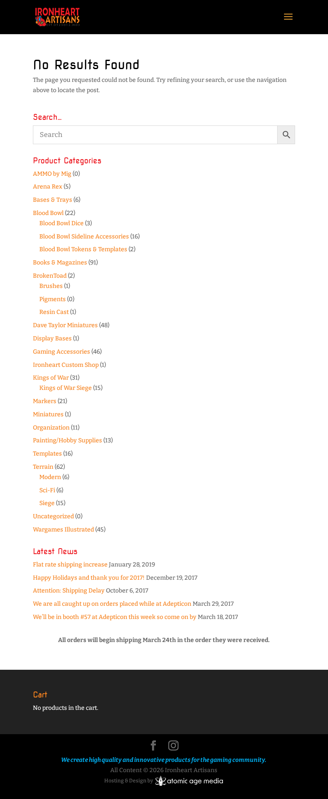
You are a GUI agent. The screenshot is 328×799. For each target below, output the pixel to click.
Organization (51, 427)
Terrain (43, 467)
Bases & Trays (52, 199)
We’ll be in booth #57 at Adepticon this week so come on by (114, 617)
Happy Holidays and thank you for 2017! (89, 577)
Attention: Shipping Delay (69, 590)
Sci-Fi (47, 490)
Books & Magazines (60, 262)
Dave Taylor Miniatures (65, 325)
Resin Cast (54, 312)
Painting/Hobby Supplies (67, 440)
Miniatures (48, 414)
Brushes (51, 286)
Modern (50, 477)
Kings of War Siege (65, 388)
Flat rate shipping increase (70, 564)
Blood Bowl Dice (61, 223)
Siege (47, 503)
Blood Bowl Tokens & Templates (83, 249)
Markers (44, 401)
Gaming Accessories (61, 351)
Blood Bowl (48, 213)
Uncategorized (53, 516)
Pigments (52, 299)
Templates (47, 453)
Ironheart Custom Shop (66, 365)
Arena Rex (47, 186)
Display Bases (52, 338)
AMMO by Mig (52, 173)
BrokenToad (50, 275)
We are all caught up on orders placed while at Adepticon (112, 603)
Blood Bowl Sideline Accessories (84, 236)
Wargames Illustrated (63, 529)
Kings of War (51, 377)
